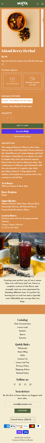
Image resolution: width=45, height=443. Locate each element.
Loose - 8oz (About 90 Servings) (17, 106)
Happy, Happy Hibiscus (12, 225)
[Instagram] (20, 384)
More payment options (22, 136)
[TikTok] (30, 384)
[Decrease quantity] (4, 118)
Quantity (7, 113)
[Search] (37, 3)
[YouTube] (25, 384)
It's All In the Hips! (10, 228)
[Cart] (42, 3)
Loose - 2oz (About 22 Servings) (17, 101)
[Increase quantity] (11, 118)
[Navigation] (2, 3)
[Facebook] (14, 384)
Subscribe (22, 411)
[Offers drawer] (7, 3)
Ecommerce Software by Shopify (22, 440)
